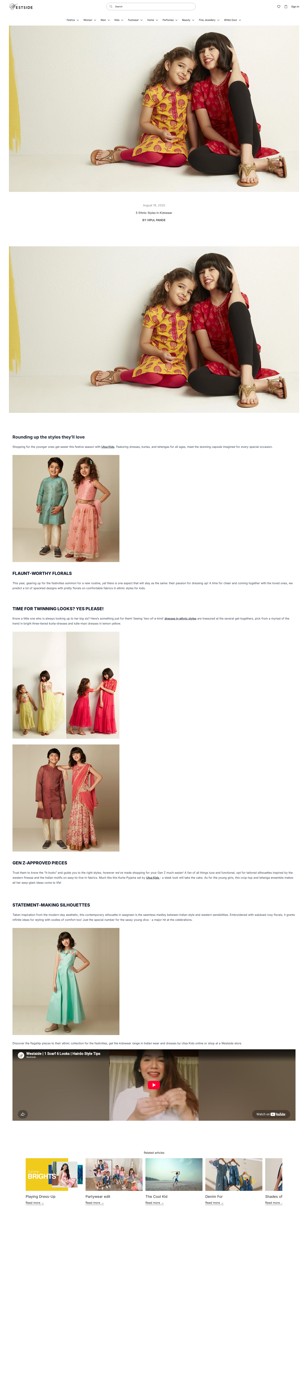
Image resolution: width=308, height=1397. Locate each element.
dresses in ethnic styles (180, 618)
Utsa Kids (107, 447)
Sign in (295, 6)
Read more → (35, 1202)
